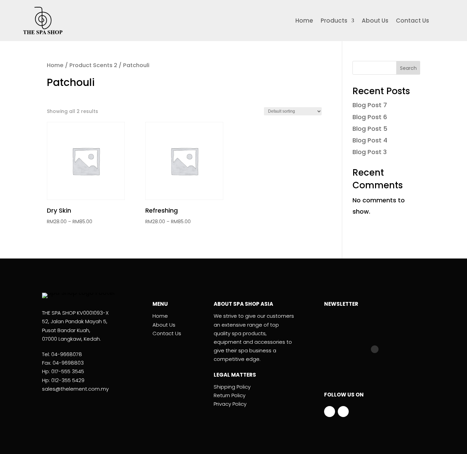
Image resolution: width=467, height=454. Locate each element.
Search (408, 68)
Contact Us (412, 21)
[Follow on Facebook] (329, 411)
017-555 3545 (67, 371)
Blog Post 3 (369, 152)
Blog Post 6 (369, 117)
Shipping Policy (232, 386)
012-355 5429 (67, 380)
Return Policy (229, 395)
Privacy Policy (230, 403)
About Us (375, 21)
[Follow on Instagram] (343, 411)
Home (304, 21)
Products (334, 21)
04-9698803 (68, 362)
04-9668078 (66, 354)
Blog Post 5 (369, 128)
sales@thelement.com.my (75, 388)
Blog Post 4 (369, 140)
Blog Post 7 (369, 105)
